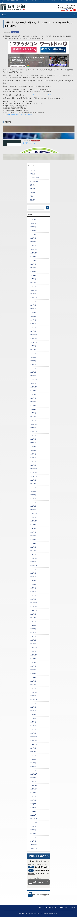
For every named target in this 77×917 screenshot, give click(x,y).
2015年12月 (33, 692)
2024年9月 (33, 301)
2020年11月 (33, 472)
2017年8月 (33, 618)
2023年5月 (33, 361)
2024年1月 (33, 331)
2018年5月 (33, 584)
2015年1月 (33, 733)
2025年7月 (33, 264)
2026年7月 (33, 223)
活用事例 (32, 192)
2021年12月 (33, 424)
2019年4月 (33, 543)
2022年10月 (33, 387)
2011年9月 (33, 807)
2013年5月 (33, 778)
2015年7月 (33, 711)
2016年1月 (33, 688)
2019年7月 (33, 532)
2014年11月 (33, 740)
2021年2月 (33, 461)
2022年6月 (33, 402)
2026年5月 (33, 230)
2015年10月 (33, 699)
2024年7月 (33, 309)
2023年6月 (33, 357)
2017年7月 (33, 621)
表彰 (31, 196)
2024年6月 (33, 312)
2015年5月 (33, 718)
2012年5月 (33, 792)
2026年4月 (33, 234)
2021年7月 (33, 443)
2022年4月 (33, 409)
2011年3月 (33, 815)
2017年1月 (33, 644)
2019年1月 (33, 554)
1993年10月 (33, 848)
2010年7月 (33, 826)
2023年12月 (33, 335)
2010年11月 (33, 822)
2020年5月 (33, 495)
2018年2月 (33, 595)
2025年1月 (33, 286)
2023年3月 (33, 368)
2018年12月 (33, 558)
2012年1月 (33, 800)
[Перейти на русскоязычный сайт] (71, 10)
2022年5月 (33, 405)
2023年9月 (33, 346)
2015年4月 (33, 722)
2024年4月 (33, 320)
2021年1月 (33, 465)
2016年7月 (33, 666)
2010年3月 (33, 837)
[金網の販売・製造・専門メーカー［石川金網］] (13, 9)
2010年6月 (33, 830)
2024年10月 (33, 297)
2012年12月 (33, 785)
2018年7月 (33, 577)
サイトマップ (63, 907)
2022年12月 (33, 379)
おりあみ (32, 170)
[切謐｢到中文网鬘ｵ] (74, 10)
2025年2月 (33, 283)
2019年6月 (33, 536)
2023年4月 (33, 364)
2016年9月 (33, 658)
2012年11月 (33, 789)
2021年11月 (33, 428)
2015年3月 (33, 725)
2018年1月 (33, 599)
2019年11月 (33, 517)
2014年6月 (33, 759)
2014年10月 (33, 744)
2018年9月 (33, 569)
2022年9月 (33, 390)
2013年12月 (33, 774)
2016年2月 (33, 685)
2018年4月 (33, 588)
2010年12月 (33, 819)
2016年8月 (33, 662)
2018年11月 (33, 562)
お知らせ (35, 140)
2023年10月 (33, 342)
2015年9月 (33, 703)
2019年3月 (33, 547)
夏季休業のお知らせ (29, 143)
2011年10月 (33, 804)
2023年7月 (33, 353)
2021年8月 (33, 439)
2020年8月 (33, 484)
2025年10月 (33, 253)
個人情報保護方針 (51, 907)
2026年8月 (33, 219)
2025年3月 (33, 279)
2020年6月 (33, 491)
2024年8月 (33, 305)
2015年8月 (33, 707)
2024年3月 (33, 323)
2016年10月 (33, 655)
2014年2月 (33, 766)
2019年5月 (33, 539)
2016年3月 (33, 681)
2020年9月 (33, 480)
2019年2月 (33, 551)
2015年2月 (33, 729)
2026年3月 (33, 238)
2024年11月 (33, 294)
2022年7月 (33, 398)
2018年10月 (33, 565)
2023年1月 (33, 376)
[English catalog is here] (67, 10)
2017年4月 (33, 632)
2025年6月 (33, 268)
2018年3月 (33, 591)
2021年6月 (33, 446)
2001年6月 (33, 841)
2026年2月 (33, 242)
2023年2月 (33, 372)
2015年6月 (33, 714)
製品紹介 (32, 200)
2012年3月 (33, 796)
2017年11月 (33, 606)
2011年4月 (33, 811)
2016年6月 (33, 670)
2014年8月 (33, 752)
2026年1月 (33, 245)
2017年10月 (33, 610)
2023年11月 (33, 338)
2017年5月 (33, 629)
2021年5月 (33, 450)
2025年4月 (33, 275)
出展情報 (15, 32)
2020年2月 (33, 506)
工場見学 (32, 189)
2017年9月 (33, 614)
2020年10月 (33, 476)
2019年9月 (33, 524)
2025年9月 (33, 256)
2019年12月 (33, 513)
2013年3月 (33, 781)
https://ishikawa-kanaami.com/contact (39, 95)
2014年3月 (33, 763)
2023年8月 (33, 350)
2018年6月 (33, 580)
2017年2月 (33, 640)
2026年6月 (33, 227)
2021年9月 (33, 435)
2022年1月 (33, 420)
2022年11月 (33, 383)
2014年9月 (33, 748)
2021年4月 (33, 454)
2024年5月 (33, 316)
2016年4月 (33, 677)
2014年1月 (33, 770)
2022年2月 (33, 417)
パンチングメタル (35, 177)
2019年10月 (33, 521)
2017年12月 (33, 603)
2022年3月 (33, 413)
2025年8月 (33, 260)
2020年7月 (33, 487)
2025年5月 (33, 271)
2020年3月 (33, 502)
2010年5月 (33, 833)
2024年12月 (33, 290)
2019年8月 (33, 528)
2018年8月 (33, 573)
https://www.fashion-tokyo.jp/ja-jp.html (20, 114)
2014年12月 (33, 737)
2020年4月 (33, 498)
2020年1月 (33, 510)
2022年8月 (33, 394)
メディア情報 (34, 181)
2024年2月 (33, 327)
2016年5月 (33, 673)
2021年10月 (33, 431)
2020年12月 (33, 469)
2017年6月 (33, 625)
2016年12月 (33, 647)
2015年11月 (33, 696)
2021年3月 (33, 457)
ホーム (41, 907)
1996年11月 (33, 845)
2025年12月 (33, 249)
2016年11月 (33, 651)
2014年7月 (33, 755)
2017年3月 (33, 636)
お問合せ (73, 907)
